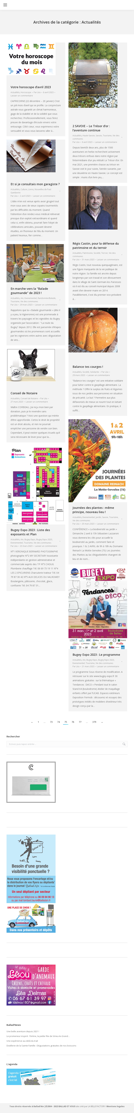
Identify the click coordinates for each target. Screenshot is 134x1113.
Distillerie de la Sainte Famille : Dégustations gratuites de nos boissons (41, 1045)
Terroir (104, 253)
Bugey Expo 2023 (44, 539)
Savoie (99, 135)
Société (97, 253)
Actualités (15, 92)
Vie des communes (29, 301)
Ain (22, 298)
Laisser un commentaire (22, 95)
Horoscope (26, 92)
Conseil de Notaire (24, 393)
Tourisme (107, 135)
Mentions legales (116, 1106)
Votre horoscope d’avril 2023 (31, 87)
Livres (31, 189)
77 (80, 721)
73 (51, 721)
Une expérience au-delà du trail (22, 1040)
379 (94, 721)
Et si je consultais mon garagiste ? (35, 184)
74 (58, 721)
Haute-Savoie (89, 135)
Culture (24, 189)
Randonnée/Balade (47, 298)
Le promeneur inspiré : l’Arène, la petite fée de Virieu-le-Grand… (38, 1036)
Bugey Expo (30, 539)
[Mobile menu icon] (5, 5)
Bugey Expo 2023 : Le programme (96, 655)
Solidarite (94, 372)
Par (37, 92)
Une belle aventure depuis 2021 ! (23, 1031)
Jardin (98, 517)
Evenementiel (31, 298)
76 (73, 721)
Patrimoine (88, 253)
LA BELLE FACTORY (96, 1106)
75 (65, 721)
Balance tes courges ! (88, 367)
